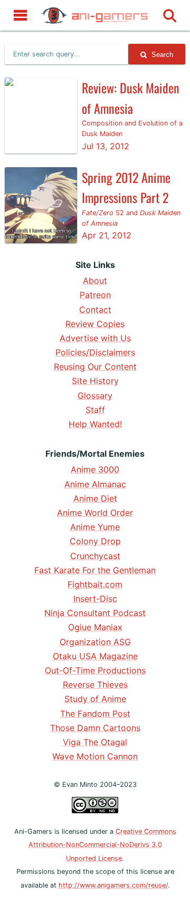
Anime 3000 (95, 469)
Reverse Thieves (95, 684)
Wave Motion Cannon (95, 756)
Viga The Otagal (95, 742)
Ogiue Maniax (95, 627)
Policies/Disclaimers (95, 352)
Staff (95, 410)
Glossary (95, 395)
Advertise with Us (95, 338)
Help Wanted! (95, 424)
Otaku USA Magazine (95, 656)
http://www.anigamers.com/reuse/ (113, 885)
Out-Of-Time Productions (95, 670)
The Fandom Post (95, 713)
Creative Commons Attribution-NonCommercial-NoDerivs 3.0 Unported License (102, 844)
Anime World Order (95, 512)
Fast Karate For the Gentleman (95, 570)
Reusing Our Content (95, 366)
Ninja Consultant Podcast (95, 613)
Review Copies (95, 324)
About (95, 280)
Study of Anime (95, 699)
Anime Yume (95, 527)
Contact (95, 309)
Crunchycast (95, 556)
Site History (95, 381)
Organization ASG (95, 642)
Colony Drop (95, 541)
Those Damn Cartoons (95, 728)
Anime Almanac (95, 484)
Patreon (95, 295)
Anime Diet (95, 498)
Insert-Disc (95, 598)
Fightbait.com (95, 584)
